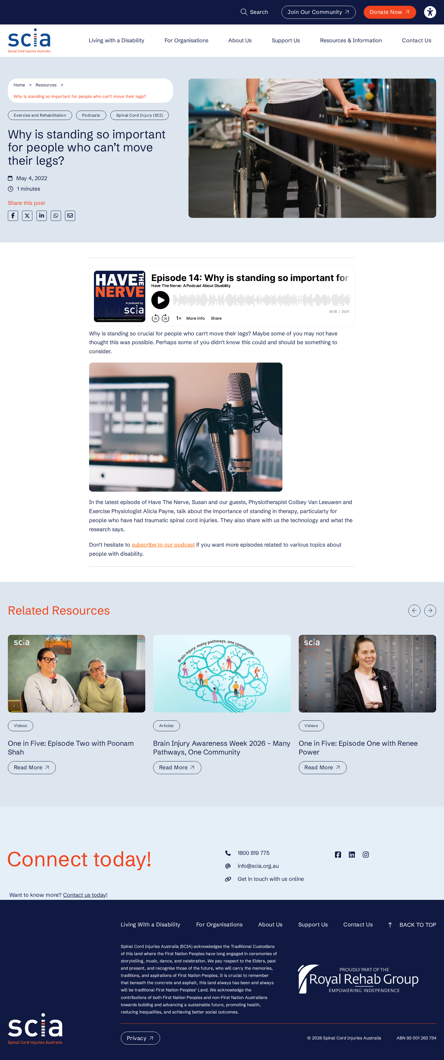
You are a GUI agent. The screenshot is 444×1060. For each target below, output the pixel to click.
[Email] (70, 216)
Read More (28, 767)
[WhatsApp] (56, 216)
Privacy (137, 1038)
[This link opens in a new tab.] (338, 855)
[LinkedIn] (42, 216)
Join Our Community (315, 12)
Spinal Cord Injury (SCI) (139, 115)
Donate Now (386, 12)
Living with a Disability (116, 40)
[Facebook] (13, 216)
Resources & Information (351, 40)
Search (259, 12)
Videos (20, 725)
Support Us (286, 40)
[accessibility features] (430, 12)
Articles (166, 725)
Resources (46, 85)
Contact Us (416, 40)
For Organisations (186, 40)
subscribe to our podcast (163, 544)
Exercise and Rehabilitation (40, 115)
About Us (240, 40)
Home (19, 85)
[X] (27, 216)
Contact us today (84, 895)
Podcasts (91, 115)
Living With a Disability (151, 924)
